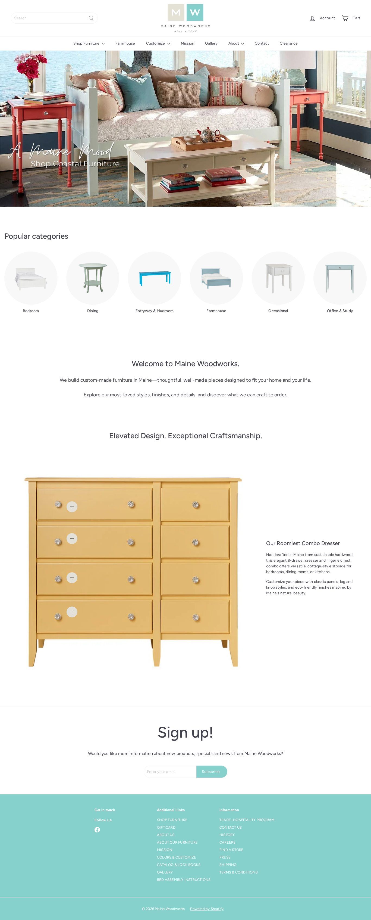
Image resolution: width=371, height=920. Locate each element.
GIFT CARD (166, 827)
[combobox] (54, 18)
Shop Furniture (86, 43)
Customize (156, 43)
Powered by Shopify (207, 909)
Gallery (211, 43)
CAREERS (227, 842)
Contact (262, 43)
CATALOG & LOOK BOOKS (178, 865)
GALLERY (165, 872)
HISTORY (227, 835)
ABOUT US (166, 835)
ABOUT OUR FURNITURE (177, 842)
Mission (187, 43)
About (234, 43)
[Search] (91, 18)
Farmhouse (125, 43)
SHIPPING (228, 865)
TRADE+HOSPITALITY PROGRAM (246, 820)
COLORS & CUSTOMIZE (176, 857)
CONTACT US (230, 827)
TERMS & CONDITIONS (238, 872)
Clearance (289, 43)
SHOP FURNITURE (172, 820)
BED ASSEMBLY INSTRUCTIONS (183, 880)
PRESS (225, 857)
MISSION (164, 850)
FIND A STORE (231, 850)
